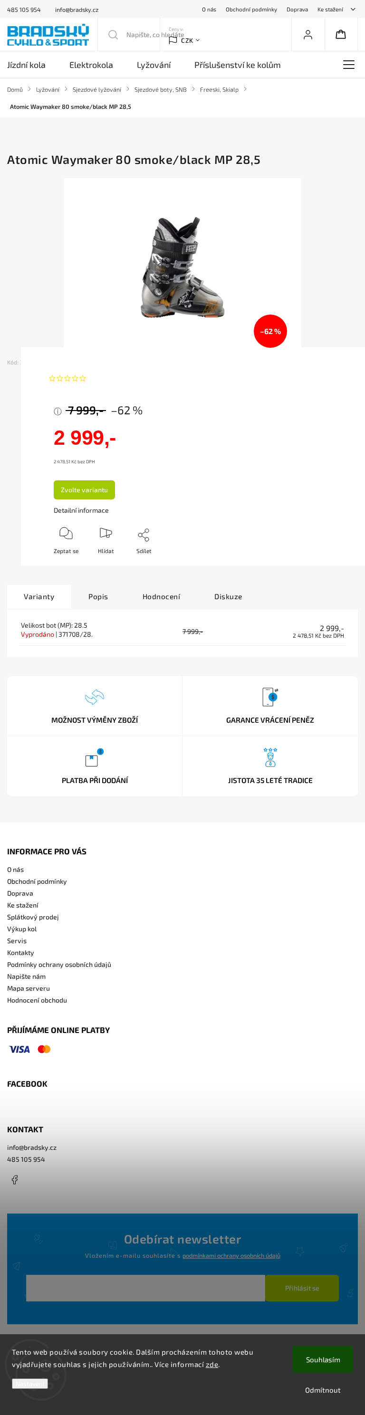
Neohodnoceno (112, 378)
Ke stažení (330, 9)
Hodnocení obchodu (37, 1000)
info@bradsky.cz (32, 1147)
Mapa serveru (28, 988)
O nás (209, 9)
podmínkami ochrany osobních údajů (231, 1255)
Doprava (297, 9)
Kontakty (20, 952)
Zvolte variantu (84, 490)
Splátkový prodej (33, 917)
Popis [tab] (98, 596)
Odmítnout (323, 1390)
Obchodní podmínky (251, 9)
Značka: (69, 362)
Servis (17, 941)
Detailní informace (81, 510)
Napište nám (26, 976)
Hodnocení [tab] (162, 596)
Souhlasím (323, 1359)
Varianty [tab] (39, 596)
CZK (187, 40)
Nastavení (30, 1383)
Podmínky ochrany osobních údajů (59, 964)
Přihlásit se (302, 1288)
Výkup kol (22, 929)
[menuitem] (32, 64)
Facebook (14, 1180)
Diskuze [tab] (228, 596)
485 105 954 (26, 1159)
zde (212, 1364)
